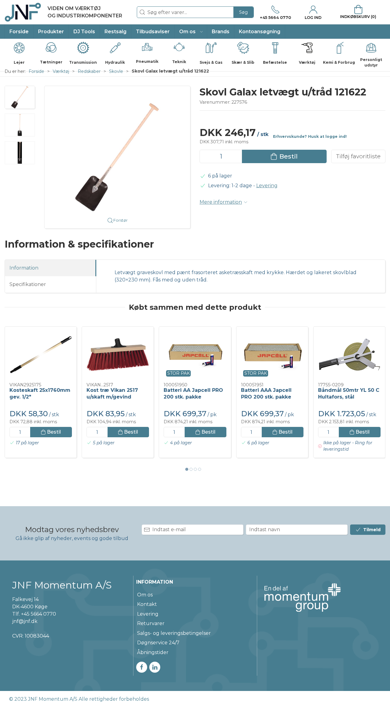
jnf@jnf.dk (24, 621)
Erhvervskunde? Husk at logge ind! (310, 136)
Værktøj (61, 71)
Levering (267, 185)
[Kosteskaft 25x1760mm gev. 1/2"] (40, 354)
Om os (145, 595)
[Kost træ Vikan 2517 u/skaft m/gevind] (118, 354)
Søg (243, 12)
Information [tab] (23, 268)
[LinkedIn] (154, 667)
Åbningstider (152, 652)
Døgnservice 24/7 (158, 643)
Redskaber (89, 71)
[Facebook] (141, 667)
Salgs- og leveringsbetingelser (174, 633)
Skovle (116, 71)
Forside (36, 71)
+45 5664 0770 (38, 614)
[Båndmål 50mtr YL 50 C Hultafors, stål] (349, 354)
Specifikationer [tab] (27, 284)
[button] (191, 31)
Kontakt (147, 604)
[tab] (186, 469)
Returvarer (151, 623)
